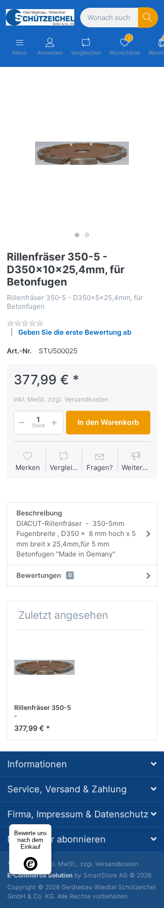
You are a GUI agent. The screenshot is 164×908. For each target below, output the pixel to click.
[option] (82, 153)
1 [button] (77, 235)
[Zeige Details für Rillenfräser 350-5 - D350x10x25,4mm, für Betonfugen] (44, 667)
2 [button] (87, 235)
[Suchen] (148, 17)
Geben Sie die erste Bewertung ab (74, 332)
